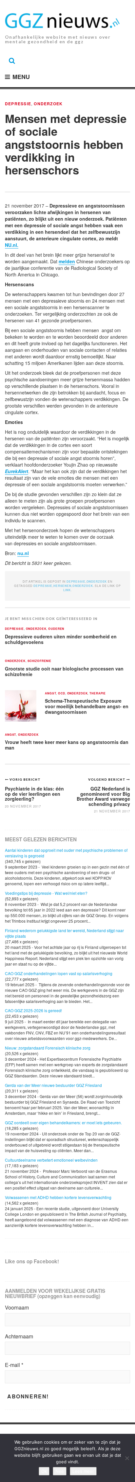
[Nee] (127, 1458)
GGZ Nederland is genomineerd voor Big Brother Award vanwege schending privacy (103, 796)
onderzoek (82, 586)
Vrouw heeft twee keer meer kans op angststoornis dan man (66, 745)
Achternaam (19, 1336)
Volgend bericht (107, 779)
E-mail (14, 1365)
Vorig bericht (25, 779)
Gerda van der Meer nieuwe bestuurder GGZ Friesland (53, 1085)
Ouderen (56, 629)
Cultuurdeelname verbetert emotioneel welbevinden (51, 1160)
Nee (59, 1471)
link (66, 590)
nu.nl (23, 553)
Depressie (18, 104)
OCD (61, 693)
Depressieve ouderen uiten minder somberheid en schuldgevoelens (61, 639)
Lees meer (83, 1471)
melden (67, 261)
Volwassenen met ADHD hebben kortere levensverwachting (58, 1197)
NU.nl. (11, 245)
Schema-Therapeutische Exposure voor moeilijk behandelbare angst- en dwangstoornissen (86, 706)
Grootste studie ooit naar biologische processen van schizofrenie (64, 671)
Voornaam (17, 1307)
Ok (44, 1471)
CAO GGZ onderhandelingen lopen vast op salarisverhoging (58, 973)
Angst (50, 693)
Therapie (97, 693)
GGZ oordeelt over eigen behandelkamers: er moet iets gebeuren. (63, 1122)
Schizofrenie (39, 661)
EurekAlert (16, 471)
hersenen (62, 586)
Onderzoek (48, 104)
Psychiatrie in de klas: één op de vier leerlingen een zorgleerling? (34, 793)
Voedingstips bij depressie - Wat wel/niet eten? (46, 893)
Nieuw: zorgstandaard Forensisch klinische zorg (47, 1048)
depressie (42, 586)
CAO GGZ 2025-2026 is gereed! (33, 1010)
